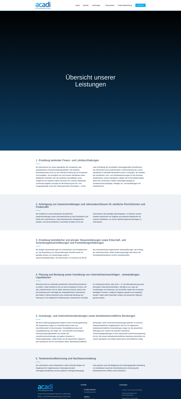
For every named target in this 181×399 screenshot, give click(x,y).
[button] (101, 5)
